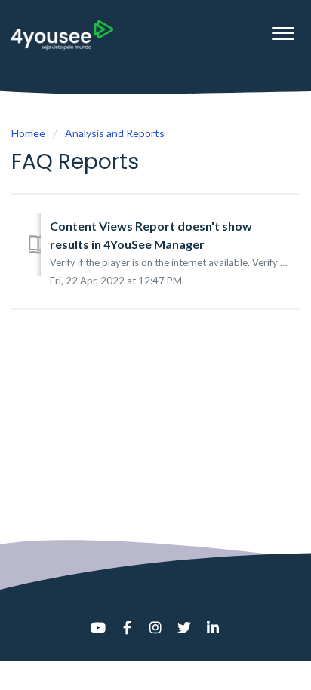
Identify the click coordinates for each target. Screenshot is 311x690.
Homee (28, 133)
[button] (283, 29)
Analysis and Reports (115, 133)
